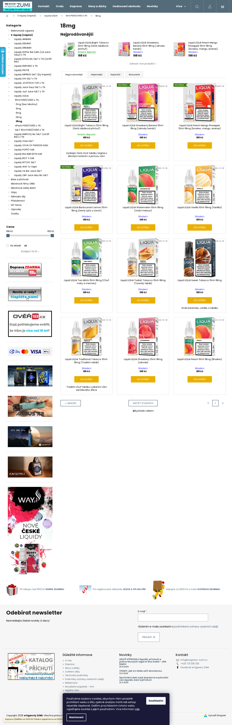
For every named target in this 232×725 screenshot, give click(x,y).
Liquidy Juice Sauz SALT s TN (29, 87)
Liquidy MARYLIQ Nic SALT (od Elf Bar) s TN (31, 135)
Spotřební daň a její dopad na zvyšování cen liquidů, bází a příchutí (143, 678)
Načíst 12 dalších (143, 403)
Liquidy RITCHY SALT (25, 162)
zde (137, 709)
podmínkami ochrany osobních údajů (196, 626)
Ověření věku (72, 671)
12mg (19, 117)
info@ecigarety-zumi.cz (193, 659)
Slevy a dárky (72, 668)
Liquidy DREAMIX (23, 47)
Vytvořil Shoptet (217, 715)
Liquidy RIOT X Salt (24, 158)
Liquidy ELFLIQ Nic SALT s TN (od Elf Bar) (33, 60)
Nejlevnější (96, 74)
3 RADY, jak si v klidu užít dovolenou (140, 671)
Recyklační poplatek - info (79, 686)
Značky (15, 213)
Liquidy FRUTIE (21, 70)
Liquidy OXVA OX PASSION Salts (31, 145)
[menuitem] (44, 6)
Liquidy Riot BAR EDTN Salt (28, 154)
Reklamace (71, 682)
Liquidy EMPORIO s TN (25, 65)
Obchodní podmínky (76, 675)
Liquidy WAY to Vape (25, 166)
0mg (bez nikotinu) (26, 104)
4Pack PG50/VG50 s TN (28, 125)
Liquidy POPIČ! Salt (24, 149)
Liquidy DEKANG (22, 43)
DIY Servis (16, 205)
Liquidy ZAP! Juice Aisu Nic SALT (31, 175)
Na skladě (18, 245)
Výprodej (16, 209)
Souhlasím (156, 701)
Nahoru (71, 403)
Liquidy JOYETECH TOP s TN (29, 83)
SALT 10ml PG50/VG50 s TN (29, 129)
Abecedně (134, 74)
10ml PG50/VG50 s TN (27, 100)
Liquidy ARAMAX (22, 39)
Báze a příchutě (20, 179)
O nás (68, 660)
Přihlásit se (148, 637)
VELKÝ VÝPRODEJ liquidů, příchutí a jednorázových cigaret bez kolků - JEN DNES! (142, 661)
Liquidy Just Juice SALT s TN (29, 91)
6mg (18, 112)
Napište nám (72, 690)
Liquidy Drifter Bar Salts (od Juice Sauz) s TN (32, 53)
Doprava (69, 664)
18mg (19, 121)
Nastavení (76, 717)
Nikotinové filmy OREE (23, 183)
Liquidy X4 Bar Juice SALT (28, 171)
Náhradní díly (18, 196)
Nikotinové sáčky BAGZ (23, 188)
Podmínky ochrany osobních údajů (84, 679)
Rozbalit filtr (29, 251)
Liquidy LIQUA (21, 95)
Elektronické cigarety (22, 30)
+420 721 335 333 (189, 663)
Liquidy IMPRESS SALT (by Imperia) (32, 74)
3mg (18, 108)
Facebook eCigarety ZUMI (194, 667)
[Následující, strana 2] (215, 403)
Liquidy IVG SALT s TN (25, 78)
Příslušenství (18, 200)
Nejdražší (115, 74)
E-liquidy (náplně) (22, 35)
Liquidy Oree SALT (24, 141)
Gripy (14, 192)
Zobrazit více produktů (142, 63)
